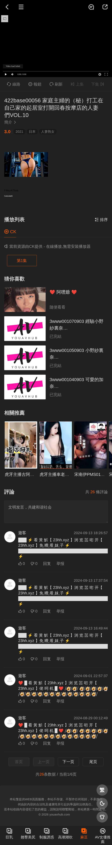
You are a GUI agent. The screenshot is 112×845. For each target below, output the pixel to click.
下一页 (68, 762)
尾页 (93, 762)
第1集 (22, 260)
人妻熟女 (48, 131)
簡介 (10, 122)
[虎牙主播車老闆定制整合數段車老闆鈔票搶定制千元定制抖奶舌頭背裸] (56, 445)
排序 (101, 220)
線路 (13, 84)
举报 (60, 563)
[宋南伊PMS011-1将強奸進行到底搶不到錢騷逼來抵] (90, 445)
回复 (47, 563)
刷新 (56, 84)
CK (10, 231)
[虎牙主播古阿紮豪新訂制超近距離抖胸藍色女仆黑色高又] (21, 445)
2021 (19, 131)
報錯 (35, 84)
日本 (32, 131)
